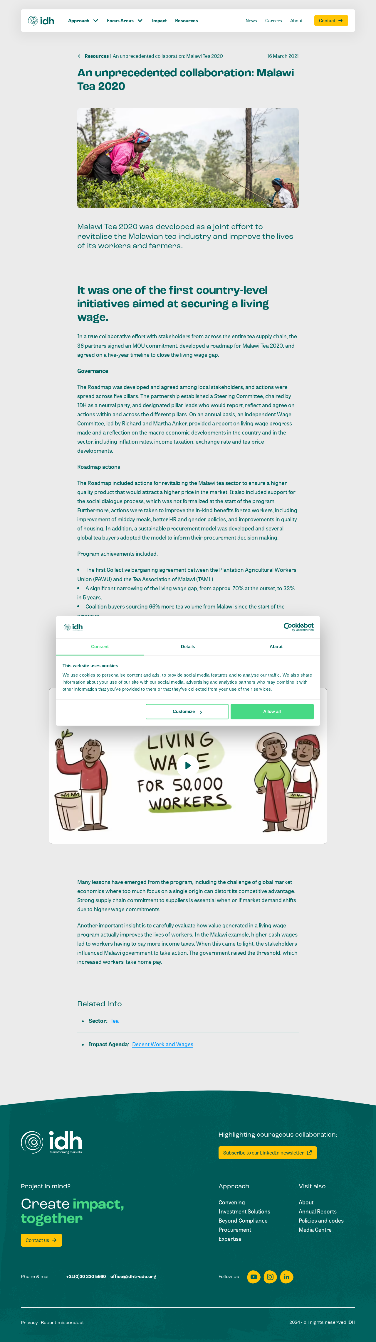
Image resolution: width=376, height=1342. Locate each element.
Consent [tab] (100, 646)
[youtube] (254, 1277)
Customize (184, 711)
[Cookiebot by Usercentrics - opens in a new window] (288, 627)
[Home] (41, 21)
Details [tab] (188, 646)
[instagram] (270, 1277)
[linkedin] (287, 1277)
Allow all (272, 711)
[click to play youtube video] (188, 764)
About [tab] (276, 646)
